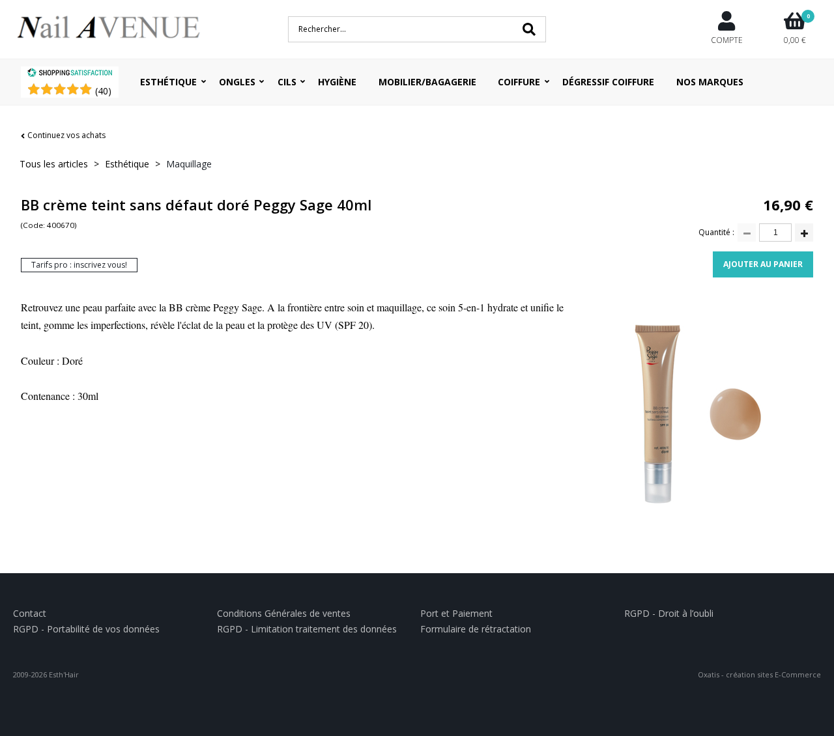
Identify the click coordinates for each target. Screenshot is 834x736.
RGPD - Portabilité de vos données (86, 629)
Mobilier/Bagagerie (427, 82)
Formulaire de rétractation (475, 629)
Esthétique (168, 82)
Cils (287, 82)
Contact (29, 613)
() (103, 91)
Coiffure (519, 82)
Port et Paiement (456, 613)
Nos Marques (709, 82)
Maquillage (189, 164)
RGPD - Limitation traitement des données (307, 629)
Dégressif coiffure (608, 82)
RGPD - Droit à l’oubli (668, 613)
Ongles (237, 82)
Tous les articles (54, 164)
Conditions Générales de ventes (284, 613)
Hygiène (337, 82)
